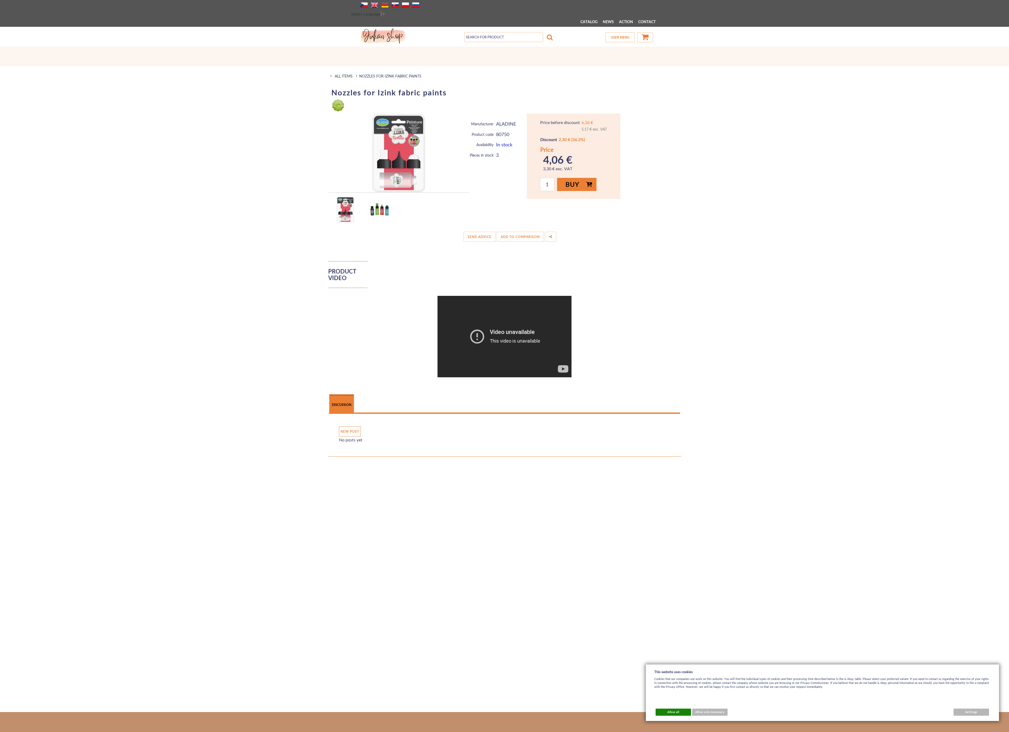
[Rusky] (415, 5)
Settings (971, 712)
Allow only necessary (710, 712)
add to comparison (520, 237)
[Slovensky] (395, 5)
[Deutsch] (385, 5)
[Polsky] (405, 5)
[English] (374, 5)
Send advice (479, 237)
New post (350, 432)
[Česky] (364, 5)
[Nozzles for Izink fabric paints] (398, 153)
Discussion (341, 405)
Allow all (673, 712)
